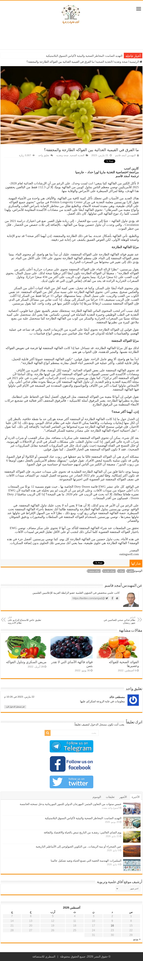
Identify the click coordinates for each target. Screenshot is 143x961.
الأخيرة (136, 796)
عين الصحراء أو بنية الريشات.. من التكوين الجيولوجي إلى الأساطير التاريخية (78, 846)
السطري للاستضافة (43, 956)
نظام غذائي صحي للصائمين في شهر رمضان (119, 620)
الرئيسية (134, 61)
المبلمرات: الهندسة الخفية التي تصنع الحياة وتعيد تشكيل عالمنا (86, 860)
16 (112, 925)
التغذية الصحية (104, 61)
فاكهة (131, 571)
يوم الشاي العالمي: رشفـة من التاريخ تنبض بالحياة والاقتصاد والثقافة (82, 832)
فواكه (121, 571)
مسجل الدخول (98, 724)
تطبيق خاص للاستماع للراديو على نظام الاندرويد (24, 620)
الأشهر (123, 796)
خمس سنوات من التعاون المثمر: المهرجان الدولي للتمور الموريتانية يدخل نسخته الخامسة (70, 804)
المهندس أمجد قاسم (125, 155)
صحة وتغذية (121, 61)
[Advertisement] (71, 38)
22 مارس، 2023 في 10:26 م (19, 697)
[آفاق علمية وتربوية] (71, 14)
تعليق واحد (43, 155)
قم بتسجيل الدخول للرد (15, 707)
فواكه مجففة (94, 571)
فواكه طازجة (109, 571)
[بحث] (48, 733)
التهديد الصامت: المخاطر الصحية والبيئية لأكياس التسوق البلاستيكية (84, 55)
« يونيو (137, 939)
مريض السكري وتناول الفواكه (26, 662)
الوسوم (97, 796)
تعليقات (110, 796)
